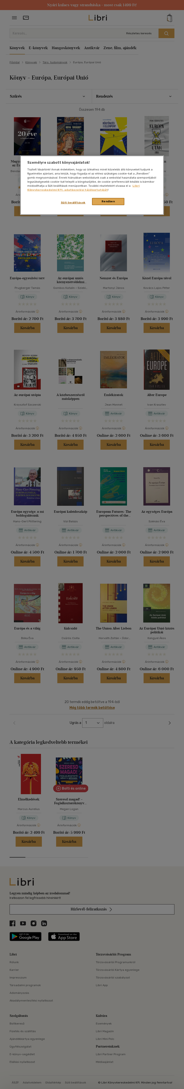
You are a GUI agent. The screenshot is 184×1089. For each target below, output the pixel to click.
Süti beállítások (73, 202)
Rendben (108, 201)
